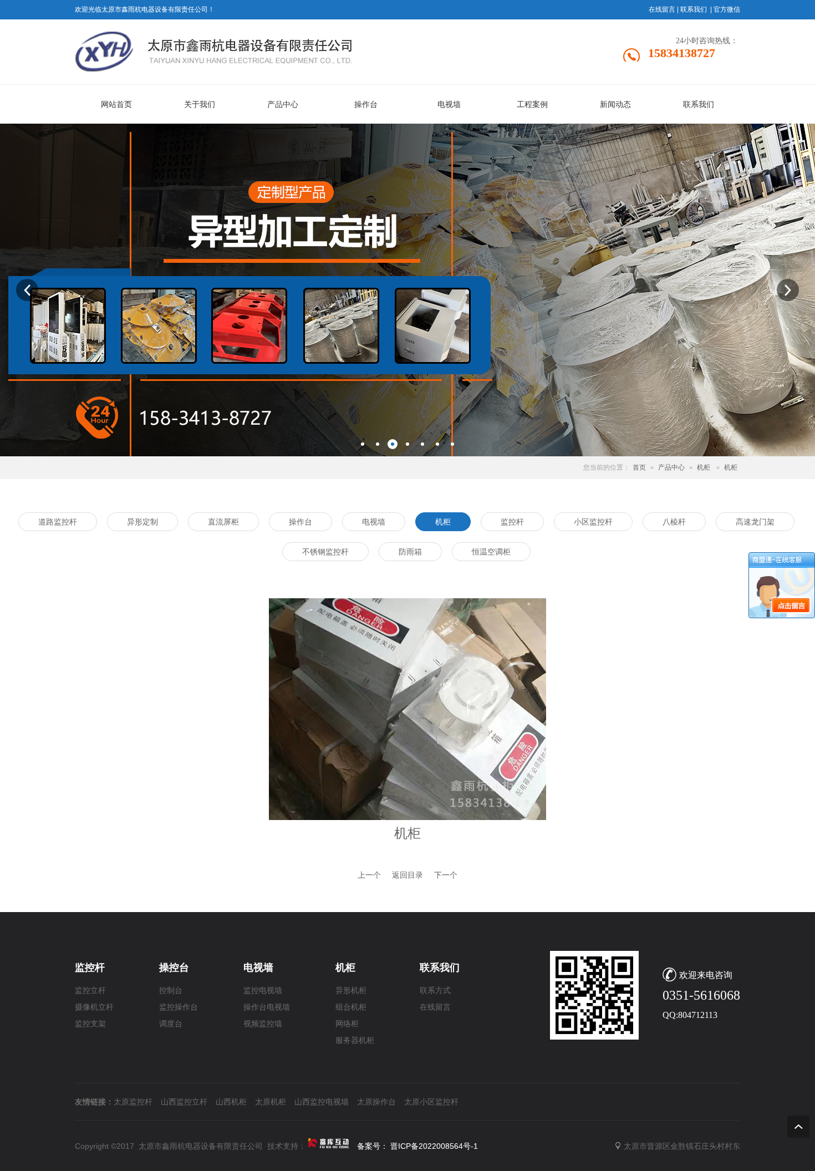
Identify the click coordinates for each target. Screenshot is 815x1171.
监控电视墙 (262, 990)
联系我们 (693, 9)
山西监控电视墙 (321, 1101)
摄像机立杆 (94, 1007)
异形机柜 (350, 990)
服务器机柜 (354, 1040)
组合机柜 (350, 1007)
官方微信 (727, 9)
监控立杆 (90, 990)
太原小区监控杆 (431, 1101)
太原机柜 (270, 1101)
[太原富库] (329, 1146)
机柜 (703, 467)
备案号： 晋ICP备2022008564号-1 (417, 1146)
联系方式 (435, 990)
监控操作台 (178, 1007)
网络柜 (347, 1024)
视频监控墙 (262, 1024)
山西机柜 (231, 1101)
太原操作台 (376, 1101)
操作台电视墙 (266, 1007)
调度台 (170, 1024)
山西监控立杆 (184, 1101)
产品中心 (671, 467)
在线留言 (662, 9)
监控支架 (90, 1024)
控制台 (170, 990)
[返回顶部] (798, 1127)
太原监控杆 (133, 1101)
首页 (639, 467)
